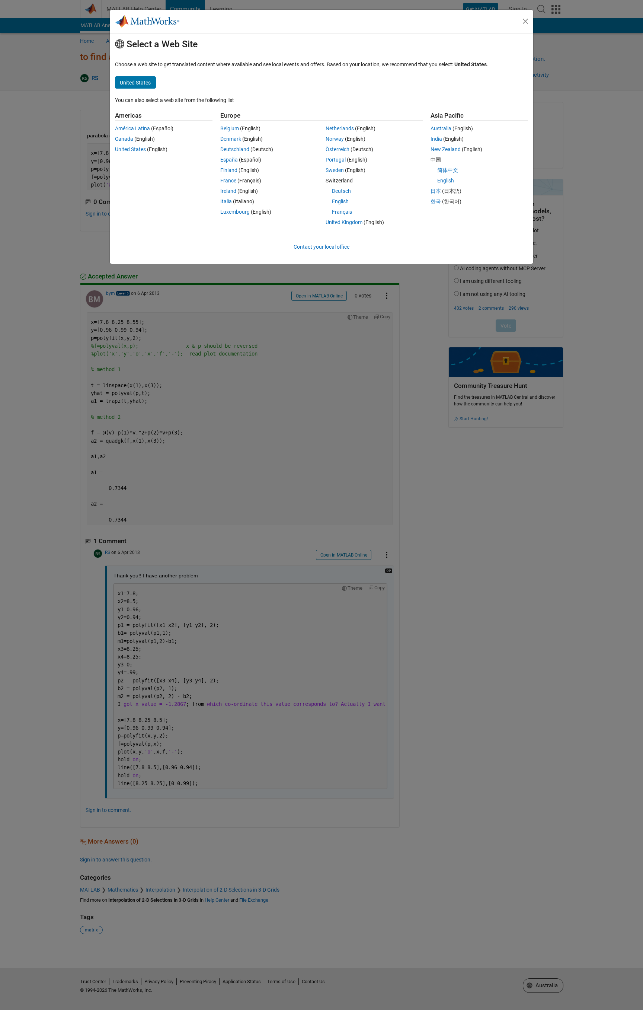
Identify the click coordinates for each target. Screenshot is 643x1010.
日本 (436, 191)
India (436, 139)
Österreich (337, 149)
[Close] (525, 21)
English (340, 201)
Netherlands (340, 128)
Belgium (229, 128)
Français (342, 212)
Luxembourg (235, 212)
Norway (335, 139)
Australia (441, 128)
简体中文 (447, 170)
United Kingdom (344, 222)
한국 (436, 201)
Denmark (230, 139)
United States (130, 149)
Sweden (335, 170)
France (228, 181)
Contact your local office (321, 247)
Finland (228, 170)
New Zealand (446, 149)
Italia (226, 201)
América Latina (132, 128)
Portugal (336, 160)
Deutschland (234, 149)
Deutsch (341, 191)
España (229, 160)
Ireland (228, 191)
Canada (124, 139)
